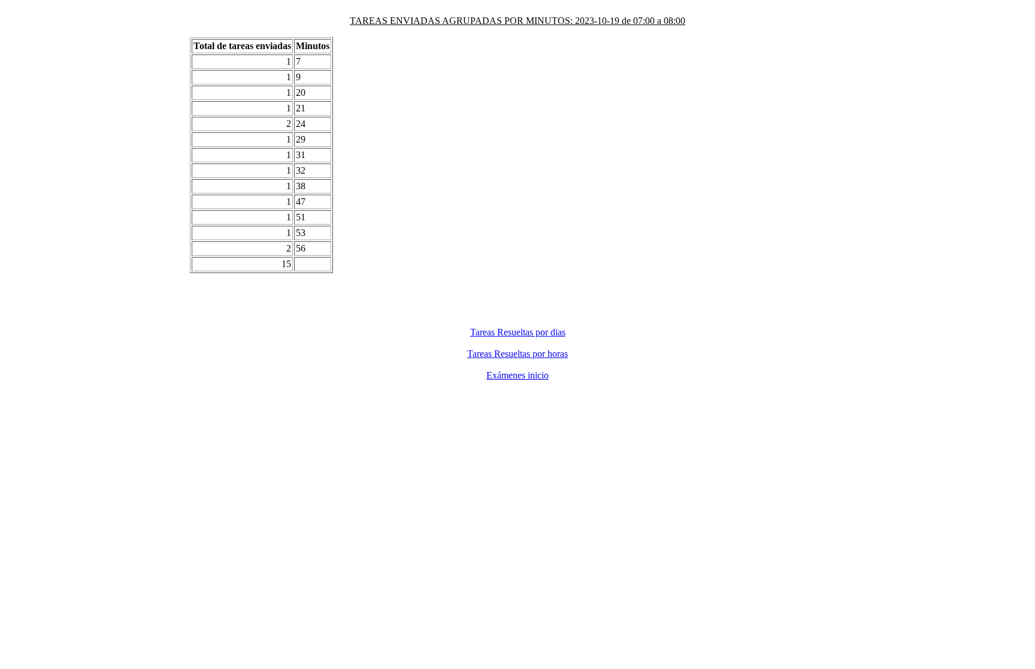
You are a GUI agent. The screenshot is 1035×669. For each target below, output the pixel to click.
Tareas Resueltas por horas (517, 354)
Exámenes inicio (517, 375)
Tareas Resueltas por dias (517, 332)
